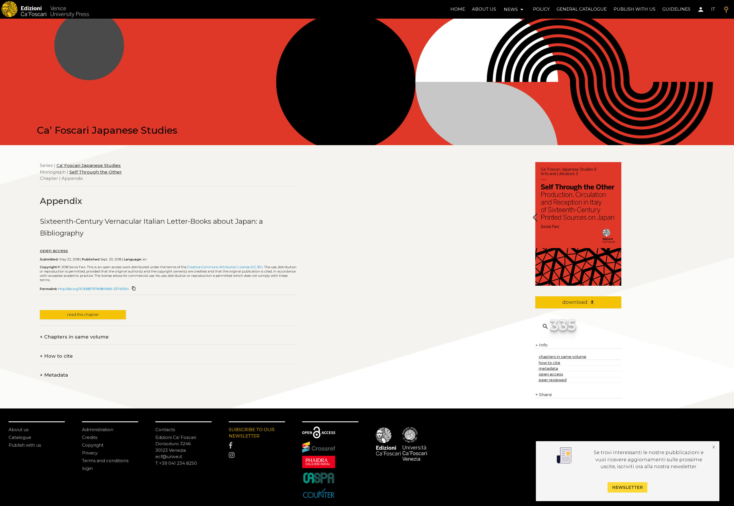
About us (484, 9)
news (514, 9)
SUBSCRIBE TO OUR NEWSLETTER (251, 433)
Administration (97, 429)
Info (541, 345)
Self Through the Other (95, 172)
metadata (548, 368)
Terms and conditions (105, 460)
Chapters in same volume (74, 337)
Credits (89, 437)
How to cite (56, 356)
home (457, 9)
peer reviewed (553, 380)
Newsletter (627, 487)
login (87, 468)
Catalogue (20, 437)
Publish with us (634, 9)
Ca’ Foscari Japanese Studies (88, 165)
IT (713, 9)
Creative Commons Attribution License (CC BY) (225, 267)
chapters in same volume (562, 357)
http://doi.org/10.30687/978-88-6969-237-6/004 (93, 289)
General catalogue (582, 9)
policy (541, 9)
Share (543, 394)
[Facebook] (257, 445)
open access (54, 250)
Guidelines (676, 9)
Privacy (89, 453)
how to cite (549, 363)
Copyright (93, 445)
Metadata (54, 375)
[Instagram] (257, 455)
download (578, 302)
